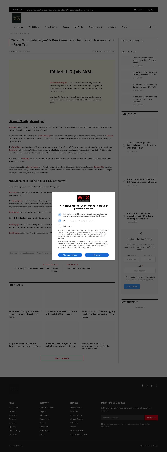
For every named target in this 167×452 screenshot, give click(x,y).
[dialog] (83, 226)
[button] (83, 226)
